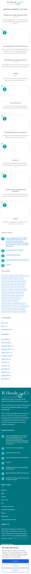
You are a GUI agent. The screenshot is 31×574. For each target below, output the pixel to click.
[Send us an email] (20, 538)
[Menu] (2, 3)
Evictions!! (15, 160)
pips (20, 303)
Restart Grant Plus (6, 306)
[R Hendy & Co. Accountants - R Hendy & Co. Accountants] (15, 3)
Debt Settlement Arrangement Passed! (15, 60)
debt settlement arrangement (9, 284)
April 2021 (4, 372)
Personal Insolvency (16, 298)
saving (3, 309)
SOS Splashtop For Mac (8, 519)
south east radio (6, 311)
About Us (4, 490)
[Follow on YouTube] (26, 538)
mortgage (17, 292)
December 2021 (6, 346)
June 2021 (4, 365)
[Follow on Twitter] (17, 538)
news (22, 292)
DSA (19, 284)
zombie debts (22, 311)
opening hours (19, 295)
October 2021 (5, 352)
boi (28, 275)
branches (4, 278)
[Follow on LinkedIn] (23, 538)
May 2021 (4, 369)
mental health (9, 292)
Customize (15, 565)
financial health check (7, 287)
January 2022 (5, 342)
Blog (2, 493)
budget (9, 278)
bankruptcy (22, 275)
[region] (15, 559)
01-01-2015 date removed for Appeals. (15, 132)
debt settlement (22, 281)
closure (21, 278)
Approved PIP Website (8, 509)
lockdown (24, 289)
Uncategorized (5, 329)
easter (23, 284)
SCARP (15, 73)
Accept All (15, 561)
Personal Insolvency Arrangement (10, 300)
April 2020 (4, 379)
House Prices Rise (15, 103)
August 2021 (5, 359)
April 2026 (4, 339)
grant (22, 287)
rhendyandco (25, 306)
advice (16, 275)
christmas (15, 278)
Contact (3, 496)
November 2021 (6, 349)
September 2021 (6, 356)
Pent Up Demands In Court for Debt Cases (15, 46)
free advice (17, 287)
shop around (15, 309)
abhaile (11, 275)
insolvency (4, 289)
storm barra (14, 311)
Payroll (3, 513)
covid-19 (4, 281)
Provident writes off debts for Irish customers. (15, 190)
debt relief (13, 281)
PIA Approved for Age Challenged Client (15, 15)
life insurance (17, 289)
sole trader (22, 309)
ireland (10, 289)
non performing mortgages (8, 295)
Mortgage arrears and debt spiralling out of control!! (17, 468)
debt (9, 281)
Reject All (15, 570)
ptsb (24, 303)
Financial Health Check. (13, 255)
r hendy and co (16, 306)
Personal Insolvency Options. (15, 250)
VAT (2, 503)
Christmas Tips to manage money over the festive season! (17, 478)
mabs (3, 292)
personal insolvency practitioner (10, 303)
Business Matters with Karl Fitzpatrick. (17, 260)
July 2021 (4, 362)
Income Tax (4, 500)
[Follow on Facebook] (14, 538)
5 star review (5, 275)
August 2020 (5, 375)
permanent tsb (5, 298)
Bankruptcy (4, 516)
